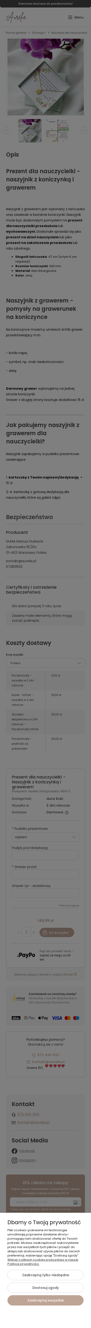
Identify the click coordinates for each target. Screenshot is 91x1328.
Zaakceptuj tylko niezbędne (45, 1275)
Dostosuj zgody (45, 1287)
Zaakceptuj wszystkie (46, 1300)
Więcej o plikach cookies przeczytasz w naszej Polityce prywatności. (42, 1261)
